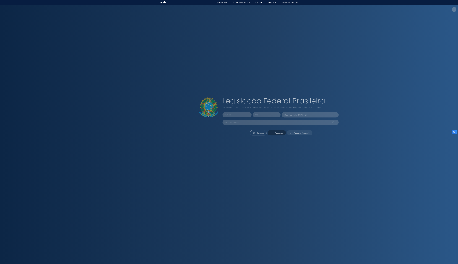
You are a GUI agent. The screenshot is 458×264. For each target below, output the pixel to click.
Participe (258, 2)
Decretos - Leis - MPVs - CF (255, 115)
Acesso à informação (241, 2)
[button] (218, 132)
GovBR (163, 2)
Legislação (272, 2)
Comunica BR (222, 2)
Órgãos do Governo (290, 2)
